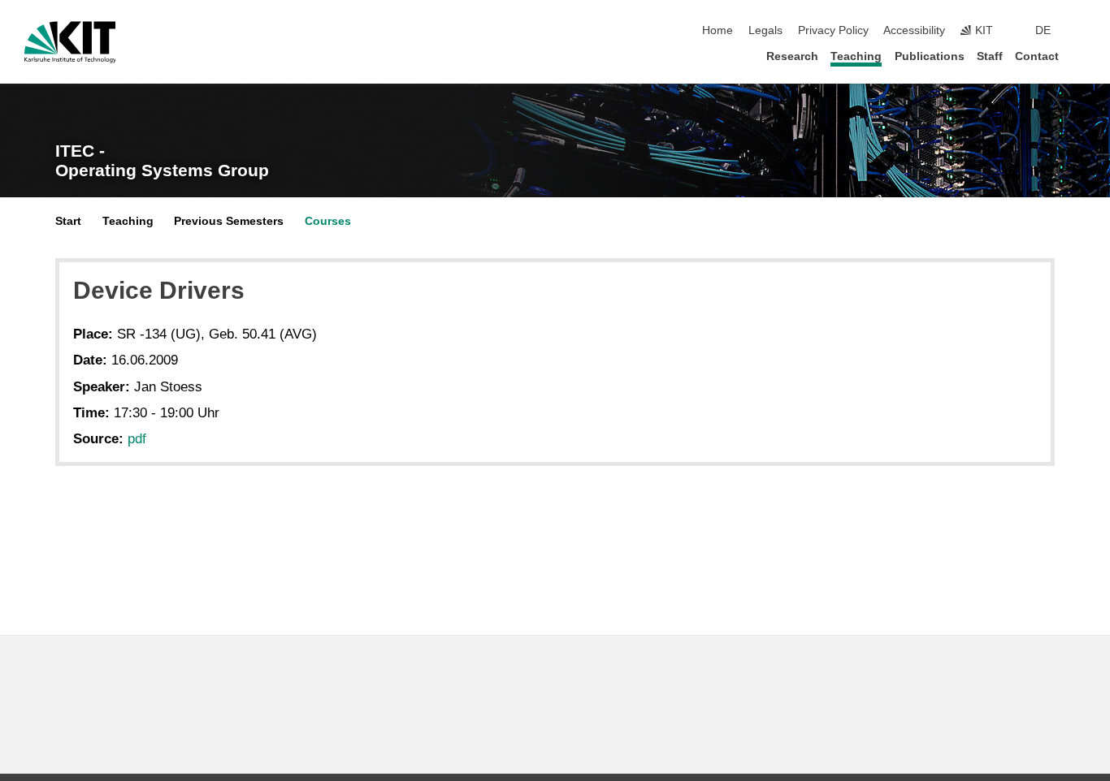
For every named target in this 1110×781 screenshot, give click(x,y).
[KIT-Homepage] (70, 42)
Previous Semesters (229, 221)
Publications (930, 56)
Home (717, 30)
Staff (990, 56)
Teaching (856, 56)
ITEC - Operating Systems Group (162, 160)
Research (792, 56)
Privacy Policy (833, 30)
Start (68, 221)
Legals (765, 30)
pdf (137, 439)
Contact (1037, 56)
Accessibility (914, 30)
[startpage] (1081, 56)
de (1043, 30)
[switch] (1081, 30)
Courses (328, 221)
